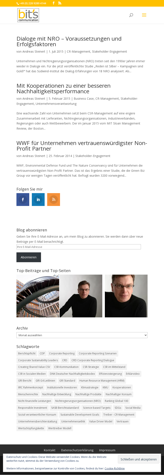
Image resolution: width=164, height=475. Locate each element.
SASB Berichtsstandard (65, 408)
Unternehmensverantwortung (56, 104)
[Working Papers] (37, 297)
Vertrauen (123, 421)
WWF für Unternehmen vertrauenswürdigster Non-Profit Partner (81, 145)
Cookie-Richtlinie (115, 468)
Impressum (107, 450)
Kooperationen (122, 387)
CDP (42, 353)
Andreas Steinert (33, 51)
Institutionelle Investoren (62, 387)
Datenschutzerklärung (77, 450)
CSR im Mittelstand (114, 367)
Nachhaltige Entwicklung (56, 394)
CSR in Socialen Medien (32, 374)
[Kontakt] (126, 297)
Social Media (133, 408)
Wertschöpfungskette (31, 428)
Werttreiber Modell (59, 428)
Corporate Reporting (62, 353)
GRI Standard (67, 380)
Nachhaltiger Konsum (119, 394)
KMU (105, 387)
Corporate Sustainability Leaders (38, 360)
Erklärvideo (133, 374)
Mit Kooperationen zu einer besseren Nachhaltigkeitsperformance (63, 88)
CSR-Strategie (91, 367)
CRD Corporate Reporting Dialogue (93, 360)
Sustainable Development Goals (79, 414)
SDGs (118, 408)
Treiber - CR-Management (118, 414)
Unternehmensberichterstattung (37, 421)
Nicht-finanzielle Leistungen (34, 401)
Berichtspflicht (26, 353)
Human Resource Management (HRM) (101, 380)
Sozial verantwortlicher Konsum (37, 414)
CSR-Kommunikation (66, 367)
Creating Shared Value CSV (34, 367)
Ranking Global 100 (116, 401)
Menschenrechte (28, 394)
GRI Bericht (24, 380)
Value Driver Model (100, 421)
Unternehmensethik (73, 421)
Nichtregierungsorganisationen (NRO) (78, 401)
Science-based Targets (96, 408)
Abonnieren (29, 257)
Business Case (84, 98)
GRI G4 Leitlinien (45, 380)
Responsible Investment (32, 408)
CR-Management (78, 51)
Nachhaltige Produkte (88, 394)
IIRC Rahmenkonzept (30, 387)
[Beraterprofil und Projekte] (81, 297)
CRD (64, 360)
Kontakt (50, 450)
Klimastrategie (89, 387)
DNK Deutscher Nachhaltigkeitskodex (72, 374)
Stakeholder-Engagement (109, 51)
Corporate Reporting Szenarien (98, 353)
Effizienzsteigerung (110, 374)
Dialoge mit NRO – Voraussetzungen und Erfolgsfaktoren (69, 41)
